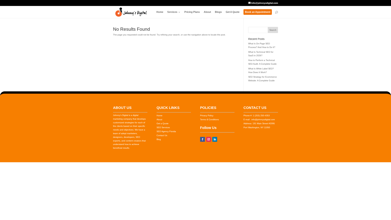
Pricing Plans (192, 12)
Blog (159, 139)
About (207, 12)
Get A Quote (232, 12)
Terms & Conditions (209, 119)
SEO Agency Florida (166, 131)
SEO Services (163, 127)
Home (159, 12)
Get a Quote (162, 123)
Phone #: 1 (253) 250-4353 (256, 115)
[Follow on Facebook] (202, 139)
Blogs (218, 12)
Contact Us (162, 135)
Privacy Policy (206, 115)
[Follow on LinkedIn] (214, 139)
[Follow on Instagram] (208, 139)
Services (172, 12)
